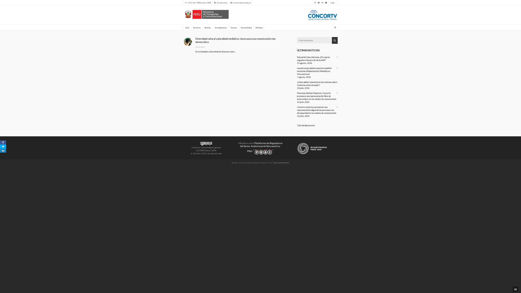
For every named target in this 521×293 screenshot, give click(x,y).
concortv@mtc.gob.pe (242, 3)
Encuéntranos (222, 3)
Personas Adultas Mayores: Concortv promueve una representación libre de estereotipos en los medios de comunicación (316, 96)
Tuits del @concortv (306, 125)
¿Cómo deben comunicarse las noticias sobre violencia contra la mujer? (317, 83)
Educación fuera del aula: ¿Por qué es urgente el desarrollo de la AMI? (313, 58)
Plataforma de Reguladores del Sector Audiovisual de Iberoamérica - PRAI (261, 147)
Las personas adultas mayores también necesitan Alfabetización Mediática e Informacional (314, 71)
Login (332, 3)
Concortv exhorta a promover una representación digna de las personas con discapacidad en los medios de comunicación (316, 110)
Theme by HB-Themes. (281, 163)
